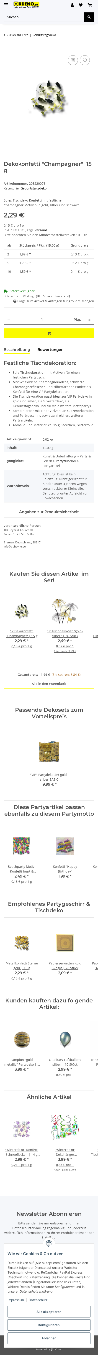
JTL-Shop (56, 1349)
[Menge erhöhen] (89, 319)
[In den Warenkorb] (7, 49)
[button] (72, 5)
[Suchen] (89, 17)
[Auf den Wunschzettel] (85, 60)
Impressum (16, 1300)
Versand (41, 230)
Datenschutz (38, 1300)
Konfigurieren (49, 1325)
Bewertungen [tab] (50, 350)
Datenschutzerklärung (29, 1228)
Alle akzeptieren (49, 1312)
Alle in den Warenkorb (49, 683)
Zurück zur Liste (17, 35)
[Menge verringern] (9, 319)
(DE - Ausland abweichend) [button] (53, 296)
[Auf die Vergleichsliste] (73, 60)
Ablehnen (49, 1338)
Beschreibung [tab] (17, 350)
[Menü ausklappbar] (6, 3)
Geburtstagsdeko (33, 188)
